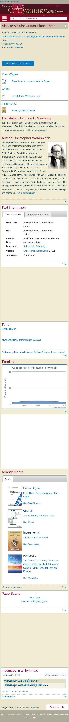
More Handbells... (30, 578)
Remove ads (8, 6)
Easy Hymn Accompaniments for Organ (31, 81)
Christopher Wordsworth (35, 251)
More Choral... (29, 522)
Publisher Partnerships (59, 714)
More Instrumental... (31, 544)
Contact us (33, 707)
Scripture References (38, 214)
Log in (49, 11)
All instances (8, 696)
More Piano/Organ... (32, 503)
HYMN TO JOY (9, 329)
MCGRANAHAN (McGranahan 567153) (21, 340)
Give (27, 718)
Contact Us (28, 714)
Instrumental (9, 103)
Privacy (19, 714)
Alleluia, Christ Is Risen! (23, 111)
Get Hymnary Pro (38, 718)
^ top (64, 201)
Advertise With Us (41, 714)
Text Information (13, 214)
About (3, 714)
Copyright (11, 714)
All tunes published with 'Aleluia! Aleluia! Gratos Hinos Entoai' (33, 352)
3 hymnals (20, 47)
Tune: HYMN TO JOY (12, 44)
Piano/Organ (10, 74)
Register (61, 11)
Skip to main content (9, 2)
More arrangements (12, 587)
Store (8, 479)
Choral (6, 88)
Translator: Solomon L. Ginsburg (17, 36)
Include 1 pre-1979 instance (15, 691)
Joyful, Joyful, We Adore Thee (26, 96)
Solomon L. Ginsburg (34, 246)
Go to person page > (38, 130)
